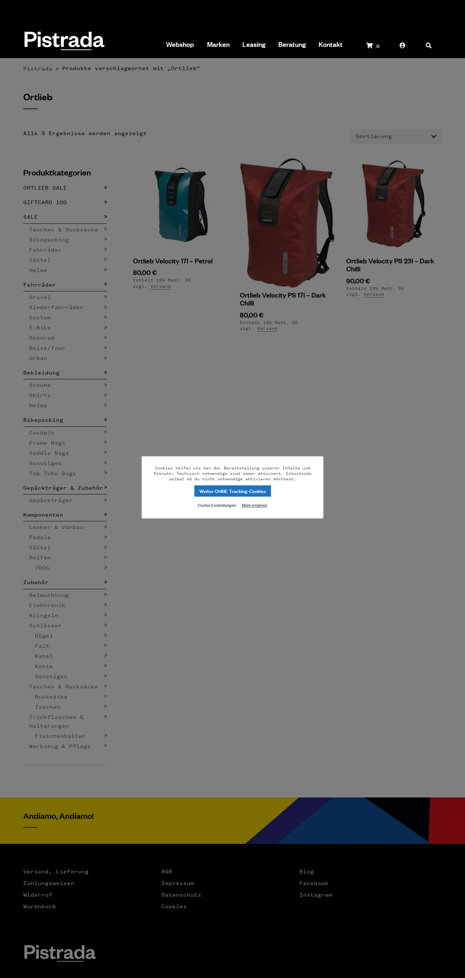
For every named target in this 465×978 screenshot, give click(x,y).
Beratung (292, 44)
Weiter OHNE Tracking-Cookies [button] (232, 490)
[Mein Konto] (402, 49)
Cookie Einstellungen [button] (217, 504)
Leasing (254, 44)
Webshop (180, 44)
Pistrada (63, 41)
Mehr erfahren (254, 505)
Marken (218, 44)
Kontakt (331, 44)
